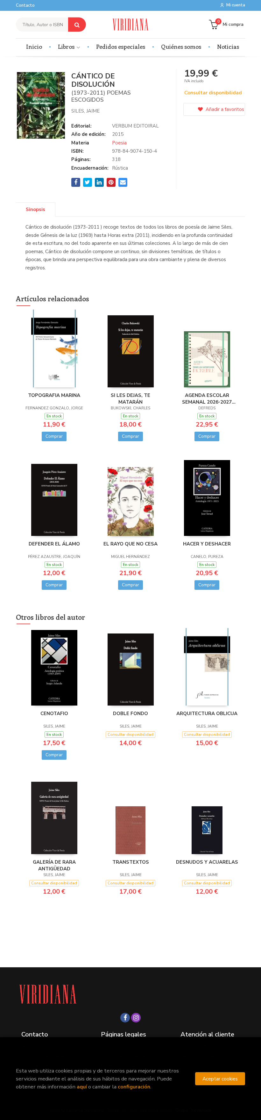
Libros (67, 46)
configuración (134, 1086)
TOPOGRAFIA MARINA (54, 395)
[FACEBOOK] (125, 1017)
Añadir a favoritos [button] (224, 109)
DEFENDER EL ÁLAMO (54, 544)
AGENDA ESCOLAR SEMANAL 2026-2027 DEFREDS (207, 398)
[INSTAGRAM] (136, 1017)
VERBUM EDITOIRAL (135, 126)
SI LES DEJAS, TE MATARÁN (130, 398)
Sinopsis (35, 209)
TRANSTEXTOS (130, 862)
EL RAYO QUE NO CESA (130, 544)
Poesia (119, 143)
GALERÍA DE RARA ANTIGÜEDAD (54, 865)
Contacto (25, 5)
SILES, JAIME (85, 111)
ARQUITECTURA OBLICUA (206, 713)
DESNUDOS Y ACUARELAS (207, 862)
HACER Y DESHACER (207, 544)
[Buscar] (77, 25)
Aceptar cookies (220, 1078)
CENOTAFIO (54, 713)
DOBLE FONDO (130, 713)
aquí (82, 1086)
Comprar (54, 436)
